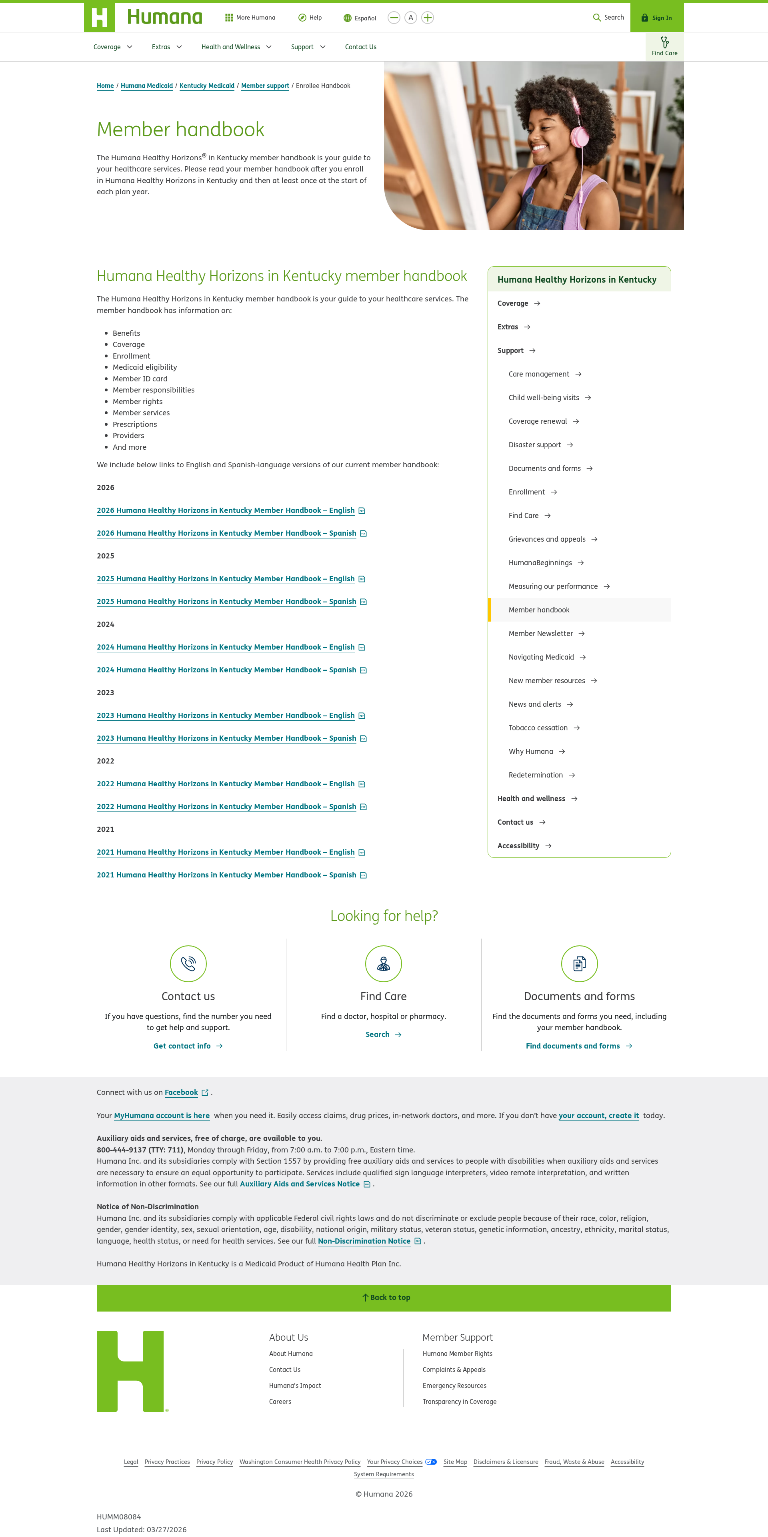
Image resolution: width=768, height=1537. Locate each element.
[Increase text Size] (427, 17)
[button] (188, 989)
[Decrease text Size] (394, 17)
